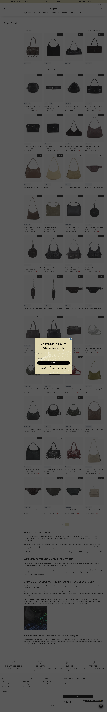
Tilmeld (53, 363)
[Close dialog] (70, 339)
